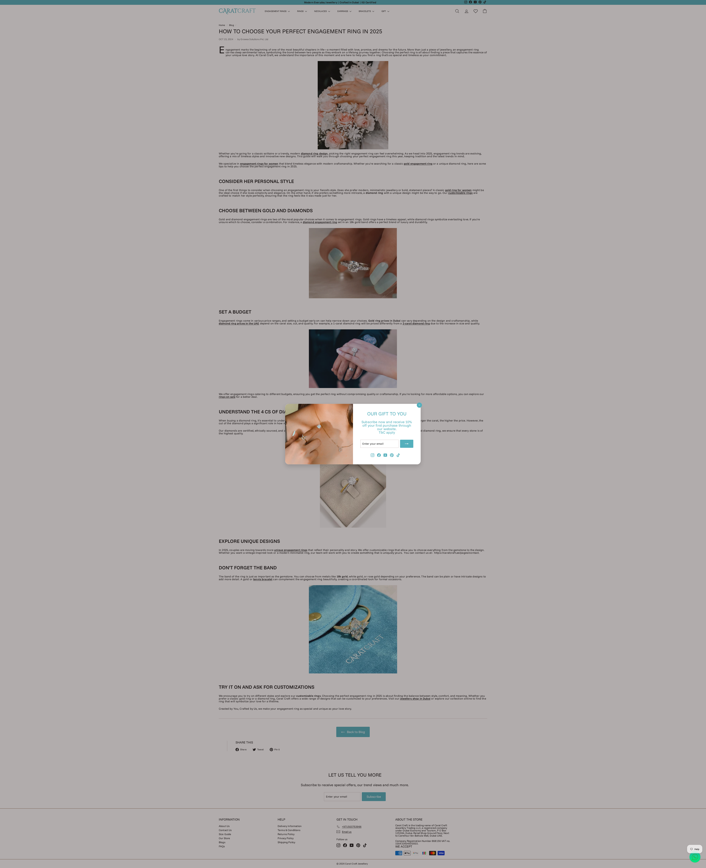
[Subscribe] (406, 444)
